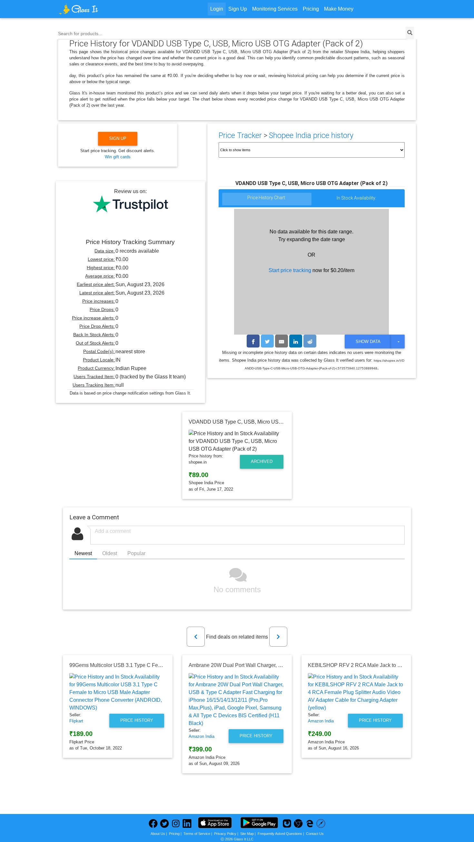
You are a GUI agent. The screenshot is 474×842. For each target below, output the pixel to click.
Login (216, 9)
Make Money (338, 9)
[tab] (267, 199)
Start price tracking (290, 270)
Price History (136, 720)
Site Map (247, 834)
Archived (261, 461)
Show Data (368, 341)
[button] (196, 637)
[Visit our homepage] (103, 9)
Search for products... (80, 33)
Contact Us (315, 834)
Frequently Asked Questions (280, 834)
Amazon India (201, 736)
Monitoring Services (275, 9)
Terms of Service (196, 834)
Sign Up (237, 9)
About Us (158, 834)
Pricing (311, 9)
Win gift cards (118, 156)
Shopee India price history (311, 135)
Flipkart (76, 721)
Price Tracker (240, 135)
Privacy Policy (225, 834)
